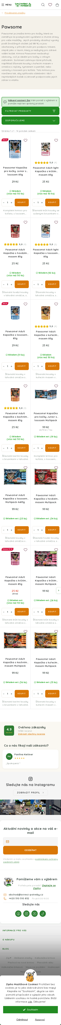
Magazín (25, 971)
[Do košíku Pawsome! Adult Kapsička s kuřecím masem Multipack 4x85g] (52, 694)
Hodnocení (54, 967)
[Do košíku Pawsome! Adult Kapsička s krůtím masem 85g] (22, 612)
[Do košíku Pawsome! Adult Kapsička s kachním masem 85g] (22, 448)
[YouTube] (34, 913)
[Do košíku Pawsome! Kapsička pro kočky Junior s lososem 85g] (22, 202)
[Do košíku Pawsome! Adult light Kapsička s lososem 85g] (52, 284)
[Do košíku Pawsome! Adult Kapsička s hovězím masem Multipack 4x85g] (52, 530)
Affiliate (36, 971)
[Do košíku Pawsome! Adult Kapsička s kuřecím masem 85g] (52, 366)
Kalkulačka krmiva (45, 957)
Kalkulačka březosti (12, 967)
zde (30, 1001)
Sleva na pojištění (35, 967)
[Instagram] (26, 913)
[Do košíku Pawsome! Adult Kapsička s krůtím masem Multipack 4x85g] (52, 612)
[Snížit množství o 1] (3, 202)
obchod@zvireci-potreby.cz (26, 894)
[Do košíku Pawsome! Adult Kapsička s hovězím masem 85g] (22, 284)
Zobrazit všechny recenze (31, 734)
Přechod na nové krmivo (21, 962)
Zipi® (8, 957)
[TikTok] (43, 913)
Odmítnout (22, 1019)
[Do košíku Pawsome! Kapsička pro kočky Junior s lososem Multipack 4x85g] (52, 448)
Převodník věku (45, 962)
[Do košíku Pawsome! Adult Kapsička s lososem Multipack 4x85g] (22, 530)
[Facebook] (18, 913)
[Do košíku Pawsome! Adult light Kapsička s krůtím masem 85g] (52, 202)
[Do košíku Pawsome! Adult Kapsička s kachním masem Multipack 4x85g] (22, 694)
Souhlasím (32, 1009)
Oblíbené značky (23, 957)
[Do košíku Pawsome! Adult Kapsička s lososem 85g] (22, 366)
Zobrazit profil (28, 792)
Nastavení (40, 1019)
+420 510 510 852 (19, 898)
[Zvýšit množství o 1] (11, 202)
